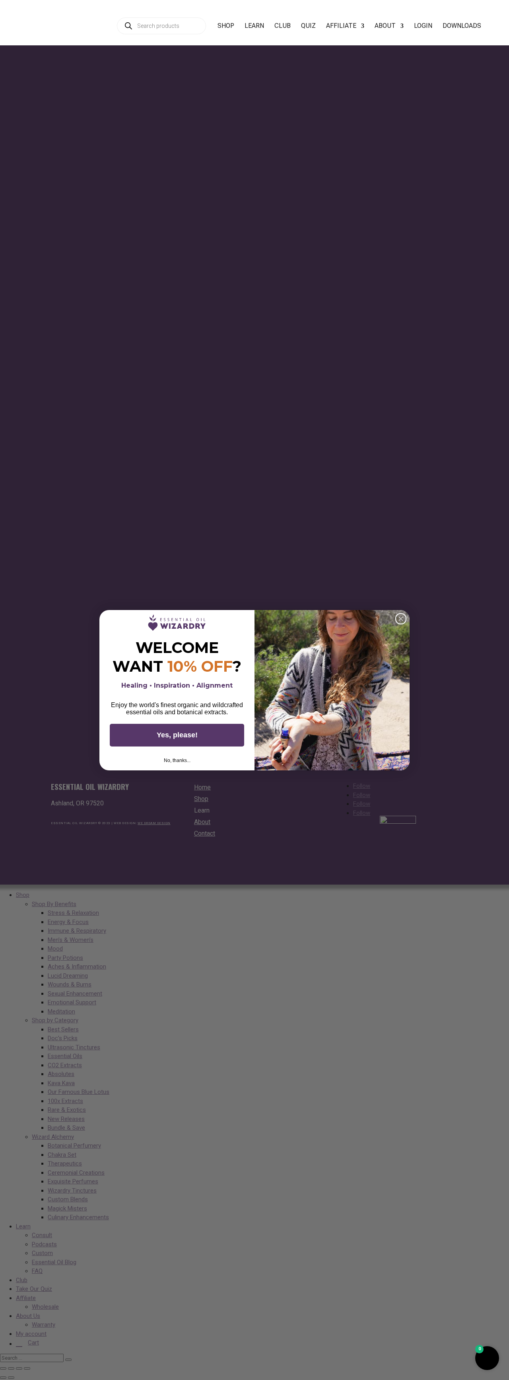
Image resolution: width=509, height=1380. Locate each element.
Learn (254, 26)
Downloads (462, 26)
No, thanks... (177, 760)
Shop (226, 26)
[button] (487, 1358)
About (385, 26)
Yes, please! (177, 735)
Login (423, 26)
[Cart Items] (497, 30)
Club (282, 26)
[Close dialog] (401, 619)
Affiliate (341, 26)
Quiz (308, 26)
